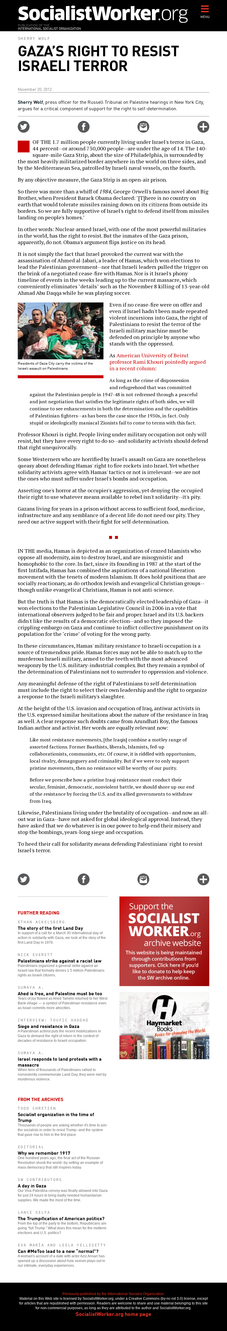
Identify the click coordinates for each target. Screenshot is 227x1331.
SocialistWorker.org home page (113, 1313)
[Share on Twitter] (24, 130)
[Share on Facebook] (84, 130)
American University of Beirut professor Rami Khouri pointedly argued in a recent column (157, 362)
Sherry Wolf (34, 38)
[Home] (103, 13)
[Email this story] (143, 130)
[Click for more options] (203, 130)
